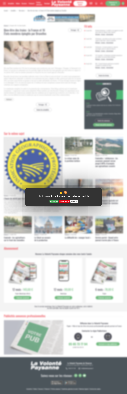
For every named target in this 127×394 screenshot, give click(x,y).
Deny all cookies (64, 201)
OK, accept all (54, 201)
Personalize (74, 201)
